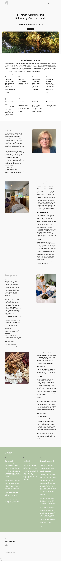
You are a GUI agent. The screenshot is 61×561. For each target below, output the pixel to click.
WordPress (13, 552)
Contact (30, 3)
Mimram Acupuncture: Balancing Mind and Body (44, 3)
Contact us (30, 29)
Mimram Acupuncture (15, 3)
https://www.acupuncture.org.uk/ (13, 316)
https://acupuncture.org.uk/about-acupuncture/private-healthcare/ (12, 331)
